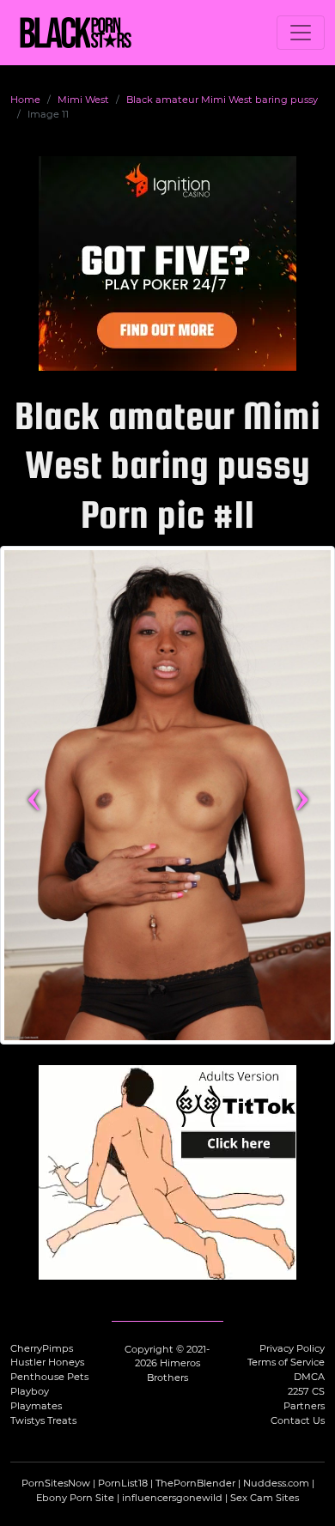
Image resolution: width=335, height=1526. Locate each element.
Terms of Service (286, 1362)
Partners (304, 1406)
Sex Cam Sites (264, 1498)
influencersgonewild (172, 1498)
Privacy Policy (292, 1348)
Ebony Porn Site (75, 1498)
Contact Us (298, 1420)
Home (25, 100)
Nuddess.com (276, 1483)
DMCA (309, 1377)
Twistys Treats (43, 1420)
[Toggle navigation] (301, 32)
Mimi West (83, 100)
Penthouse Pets (49, 1377)
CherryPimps (41, 1348)
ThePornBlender (195, 1483)
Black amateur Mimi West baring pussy (222, 100)
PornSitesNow (55, 1483)
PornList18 (123, 1483)
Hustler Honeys (47, 1362)
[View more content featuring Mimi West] (167, 795)
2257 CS (306, 1391)
